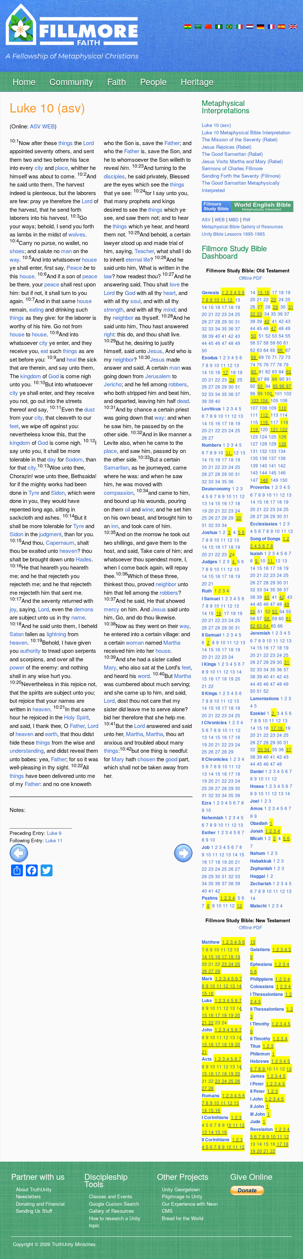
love (175, 284)
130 (282, 443)
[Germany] (260, 26)
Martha (171, 642)
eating (36, 309)
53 (274, 335)
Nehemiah (212, 817)
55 (287, 335)
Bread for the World (182, 1218)
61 (286, 342)
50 (204, 350)
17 (224, 307)
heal (71, 359)
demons (83, 609)
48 (231, 343)
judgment (50, 534)
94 (267, 386)
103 (255, 400)
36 (231, 328)
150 (283, 480)
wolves (76, 234)
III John (257, 1114)
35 (224, 328)
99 (260, 393)
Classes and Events (110, 1196)
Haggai (257, 876)
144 (263, 472)
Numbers (211, 445)
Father (77, 725)
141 (272, 465)
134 (282, 451)
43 (237, 336)
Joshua (209, 532)
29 (224, 321)
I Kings (209, 664)
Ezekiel (257, 713)
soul (135, 301)
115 (254, 422)
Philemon (260, 1053)
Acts (207, 1058)
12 (229, 299)
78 (279, 364)
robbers (177, 384)
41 (224, 336)
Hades (84, 559)
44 (204, 343)
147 (254, 480)
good (171, 759)
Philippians (261, 979)
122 (283, 429)
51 (261, 335)
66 (280, 350)
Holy (69, 717)
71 (274, 357)
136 (263, 458)
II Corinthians (215, 1139)
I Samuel (211, 598)
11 (223, 299)
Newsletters (28, 1196)
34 (217, 328)
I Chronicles (214, 722)
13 (237, 299)
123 (254, 436)
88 (266, 379)
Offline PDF (250, 278)
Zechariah (260, 883)
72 (281, 357)
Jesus (154, 351)
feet (14, 426)
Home (24, 81)
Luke (207, 1000)
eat (44, 351)
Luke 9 (54, 832)
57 (259, 342)
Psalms (210, 897)
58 (266, 342)
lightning (56, 634)
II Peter (257, 1091)
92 (252, 386)
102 (288, 393)
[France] (271, 26)
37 (237, 328)
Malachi (258, 905)
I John (256, 1098)
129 (272, 443)
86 (252, 379)
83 (274, 371)
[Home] (72, 31)
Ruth (207, 590)
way (14, 259)
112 (264, 415)
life (146, 259)
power (17, 667)
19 (237, 307)
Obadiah (259, 823)
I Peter (257, 1083)
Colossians (262, 986)
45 (211, 343)
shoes (17, 251)
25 (237, 314)
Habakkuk (261, 860)
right (109, 334)
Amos (256, 808)
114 (283, 415)
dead (183, 400)
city (39, 167)
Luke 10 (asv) (216, 124)
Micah (256, 838)
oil (127, 509)
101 (278, 393)
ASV (35, 126)
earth (51, 734)
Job (206, 847)
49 (237, 343)
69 (261, 357)
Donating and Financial (40, 1203)
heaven (68, 550)
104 (264, 400)
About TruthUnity (34, 1189)
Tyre (33, 492)
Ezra (206, 802)
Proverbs (260, 487)
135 (254, 458)
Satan (17, 634)
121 (274, 429)
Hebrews (259, 1061)
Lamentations (264, 698)
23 (224, 314)
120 (264, 429)
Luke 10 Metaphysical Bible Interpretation (246, 132)
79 (286, 364)
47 (224, 343)
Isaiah (256, 553)
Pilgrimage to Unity (182, 1196)
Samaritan (116, 467)
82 (267, 371)
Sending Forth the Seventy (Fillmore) (241, 175)
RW (246, 219)
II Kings (209, 693)
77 (272, 364)
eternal (134, 259)
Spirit (82, 717)
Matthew (210, 942)
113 (274, 415)
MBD (234, 219)
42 (231, 336)
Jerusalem (158, 376)
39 (211, 336)
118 (284, 422)
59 (272, 342)
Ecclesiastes (264, 523)
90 (282, 379)
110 (282, 407)
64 (266, 350)
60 (279, 342)
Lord (88, 143)
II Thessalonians (267, 1008)
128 (263, 443)
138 (282, 458)
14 (204, 307)
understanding (27, 750)
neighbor (123, 317)
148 (264, 480)
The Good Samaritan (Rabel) (232, 153)
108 (263, 407)
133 (272, 451)
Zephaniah (261, 868)
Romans (210, 1095)
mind (169, 309)
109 (272, 407)
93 (260, 386)
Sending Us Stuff (34, 1210)
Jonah (256, 830)
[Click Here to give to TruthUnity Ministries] (247, 1189)
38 (204, 336)
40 (217, 336)
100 (268, 393)
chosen (146, 759)
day (51, 459)
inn (114, 526)
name (78, 617)
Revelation (261, 1129)
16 (217, 307)
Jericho (113, 384)
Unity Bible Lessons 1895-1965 (233, 234)
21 (211, 314)
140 (263, 465)
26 (204, 321)
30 (231, 321)
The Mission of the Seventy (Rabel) (240, 139)
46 (217, 343)
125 (272, 436)
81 (261, 371)
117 (274, 422)
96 (282, 386)
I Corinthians (215, 1117)
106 (283, 400)
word (144, 675)
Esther (209, 832)
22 (217, 314)
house (89, 259)
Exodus (210, 357)
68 (253, 357)
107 (254, 407)
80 (253, 371)
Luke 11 (53, 840)
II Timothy (260, 1038)
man (66, 251)
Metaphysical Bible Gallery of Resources (242, 226)
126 (282, 436)
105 (274, 400)
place (61, 167)
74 (252, 364)
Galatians (260, 949)
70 (267, 357)
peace (89, 276)
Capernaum (60, 542)
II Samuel (211, 634)
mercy (111, 609)
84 (281, 371)
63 (259, 350)
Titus (255, 1046)
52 (267, 335)
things (65, 143)
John (207, 1029)
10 (216, 299)
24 (231, 314)
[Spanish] (281, 26)
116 (264, 422)
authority (30, 650)
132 (263, 451)
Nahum (257, 853)
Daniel (256, 771)
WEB (48, 126)
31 (237, 321)
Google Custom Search (114, 1203)
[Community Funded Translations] (293, 26)
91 (288, 379)
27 (211, 321)
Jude (255, 1121)
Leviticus (211, 408)
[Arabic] (198, 26)
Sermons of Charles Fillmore (232, 168)
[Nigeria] (218, 26)
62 (252, 350)
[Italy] (239, 26)
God (53, 376)
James (257, 1075)
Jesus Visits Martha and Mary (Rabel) (242, 161)
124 (263, 436)
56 (252, 342)
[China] (208, 26)
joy (13, 609)
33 (211, 328)
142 (282, 465)
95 (275, 386)
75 (259, 364)
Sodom (74, 459)
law (108, 276)
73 (287, 357)
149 (274, 480)
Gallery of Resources (111, 1210)
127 (254, 443)
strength (113, 309)
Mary (110, 667)
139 (254, 465)
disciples (114, 176)
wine (147, 509)
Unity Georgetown (181, 1189)
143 (254, 472)
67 (287, 350)
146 (282, 472)
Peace (74, 267)
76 (266, 364)
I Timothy (259, 1023)
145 (272, 472)
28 (217, 321)
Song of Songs (265, 538)
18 (231, 307)
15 (211, 307)
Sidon (58, 492)
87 (260, 379)
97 (288, 386)
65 (272, 350)
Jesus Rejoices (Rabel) (226, 146)
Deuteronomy (216, 488)
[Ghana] (187, 26)
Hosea (257, 786)
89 (274, 379)
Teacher (144, 251)
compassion (118, 492)
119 (254, 429)
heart (169, 292)
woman (135, 642)
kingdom (30, 376)
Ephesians (261, 964)
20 (204, 314)
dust (89, 409)
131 (254, 451)
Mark (207, 978)
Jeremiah (260, 633)
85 (288, 371)
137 (272, 458)
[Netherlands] (249, 26)
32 (204, 328)
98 (252, 393)
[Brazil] (229, 26)
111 (254, 415)
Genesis (210, 292)
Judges (209, 561)
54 (281, 335)
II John (257, 1106)
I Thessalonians (266, 994)
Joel (254, 801)
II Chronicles (215, 759)
